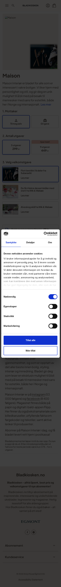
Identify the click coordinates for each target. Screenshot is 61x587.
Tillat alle (30, 340)
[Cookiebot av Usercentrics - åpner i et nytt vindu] (43, 234)
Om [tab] (50, 242)
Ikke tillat (30, 350)
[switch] (52, 306)
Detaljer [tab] (30, 242)
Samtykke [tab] (11, 242)
